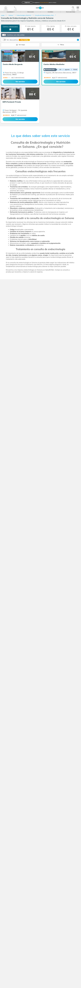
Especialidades (10, 11)
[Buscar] (73, 7)
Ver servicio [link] (20, 82)
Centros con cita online (15, 35)
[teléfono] (15, 7)
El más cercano (70, 28)
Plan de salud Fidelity (70, 11)
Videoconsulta (30, 11)
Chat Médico (50, 11)
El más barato (30, 28)
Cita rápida (50, 28)
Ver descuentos (17, 40)
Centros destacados (10, 27)
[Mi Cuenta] (5, 7)
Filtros (62, 44)
